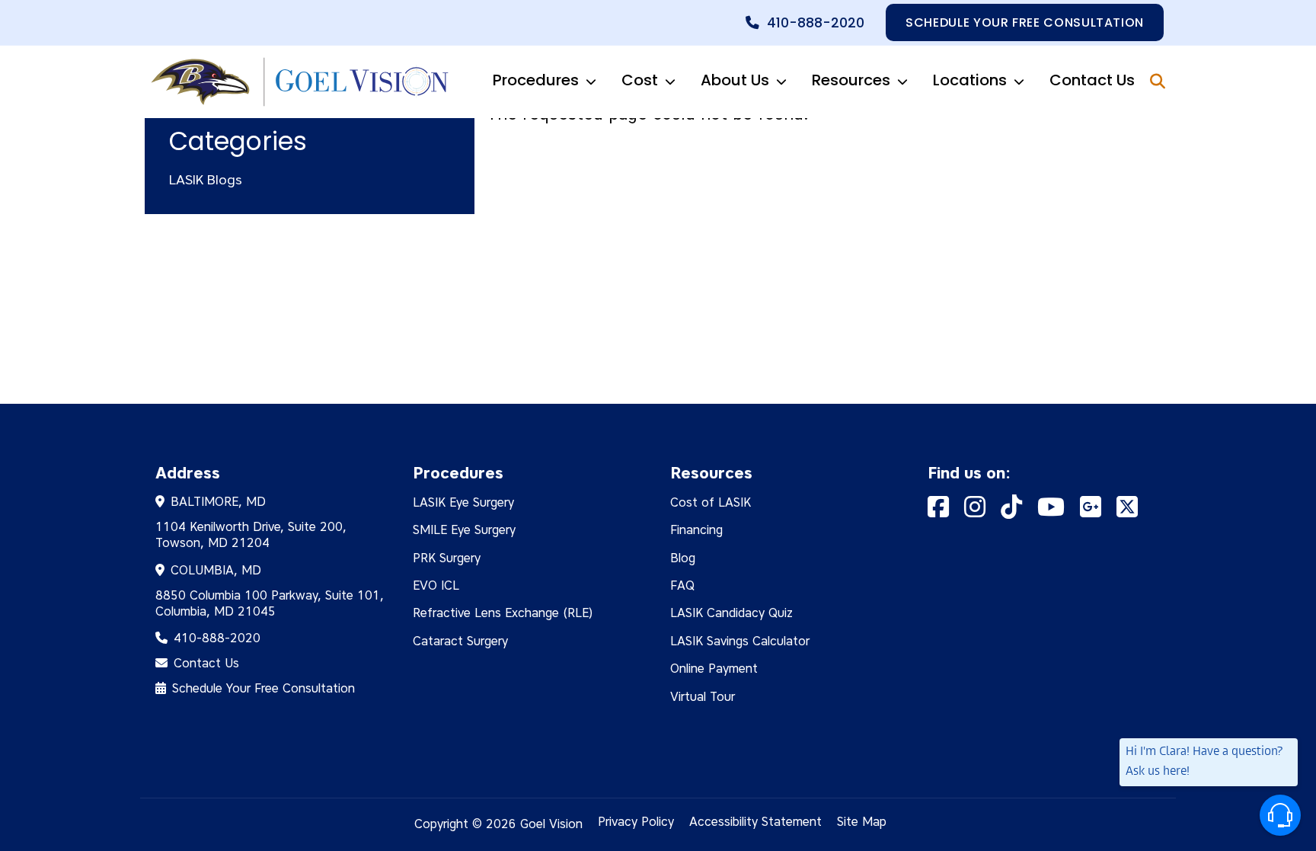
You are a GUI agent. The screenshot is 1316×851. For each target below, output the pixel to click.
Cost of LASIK (710, 502)
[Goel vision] (297, 82)
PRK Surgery (447, 558)
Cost (639, 80)
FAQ (682, 585)
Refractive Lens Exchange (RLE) (503, 613)
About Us (735, 80)
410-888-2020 (815, 23)
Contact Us (1092, 80)
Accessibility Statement (755, 821)
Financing (696, 530)
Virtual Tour (702, 696)
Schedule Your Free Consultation (263, 688)
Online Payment (714, 668)
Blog (682, 558)
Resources (851, 80)
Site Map (861, 821)
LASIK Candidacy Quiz (731, 613)
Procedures (536, 80)
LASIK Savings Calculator (740, 641)
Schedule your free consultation (1025, 22)
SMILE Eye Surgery (464, 530)
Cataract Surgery (460, 641)
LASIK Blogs (205, 179)
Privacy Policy (636, 821)
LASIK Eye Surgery (463, 502)
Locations (970, 80)
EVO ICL (436, 585)
